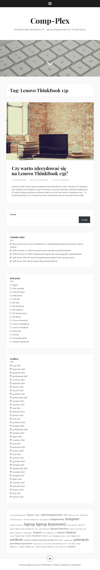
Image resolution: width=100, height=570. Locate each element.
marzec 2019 (18, 489)
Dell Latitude (18, 288)
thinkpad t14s (30, 547)
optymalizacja (68, 540)
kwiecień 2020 (19, 447)
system (78, 544)
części (37, 515)
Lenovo (37, 532)
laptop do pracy (72, 525)
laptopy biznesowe (59, 528)
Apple (15, 285)
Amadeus (65, 565)
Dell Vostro (17, 295)
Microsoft (17, 331)
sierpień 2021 (18, 401)
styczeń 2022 (18, 390)
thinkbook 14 (14, 547)
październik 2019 (20, 468)
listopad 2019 (18, 465)
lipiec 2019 (17, 479)
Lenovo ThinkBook (60, 180)
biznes (30, 514)
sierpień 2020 (18, 433)
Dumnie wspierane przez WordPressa (35, 565)
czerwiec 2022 (19, 380)
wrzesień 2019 (19, 472)
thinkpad (22, 547)
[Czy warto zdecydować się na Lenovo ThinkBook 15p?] (49, 132)
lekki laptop (28, 533)
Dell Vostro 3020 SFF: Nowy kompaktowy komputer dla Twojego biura (43, 257)
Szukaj (13, 214)
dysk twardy (84, 515)
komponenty (57, 519)
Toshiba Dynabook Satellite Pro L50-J (47, 547)
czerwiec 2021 (19, 404)
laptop (29, 524)
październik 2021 (20, 397)
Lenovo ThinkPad (20, 327)
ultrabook (63, 547)
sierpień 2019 (18, 475)
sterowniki (71, 544)
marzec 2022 (18, 387)
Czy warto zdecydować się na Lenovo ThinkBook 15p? (40, 170)
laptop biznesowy (51, 524)
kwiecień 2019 (19, 486)
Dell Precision (19, 292)
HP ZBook (17, 317)
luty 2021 (16, 419)
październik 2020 (20, 429)
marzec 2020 (18, 450)
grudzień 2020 (19, 422)
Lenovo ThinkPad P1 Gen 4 (36, 536)
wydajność (71, 546)
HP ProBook (18, 309)
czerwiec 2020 (19, 440)
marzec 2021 (18, 415)
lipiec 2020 (17, 436)
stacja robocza (38, 544)
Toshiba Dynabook (21, 341)
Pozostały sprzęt (20, 338)
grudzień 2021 (19, 394)
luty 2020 (16, 454)
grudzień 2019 (19, 461)
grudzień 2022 (19, 372)
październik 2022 (20, 376)
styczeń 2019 (18, 497)
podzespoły (81, 540)
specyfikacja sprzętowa (21, 543)
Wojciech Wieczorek (39, 180)
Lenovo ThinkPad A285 (17, 536)
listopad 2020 (18, 426)
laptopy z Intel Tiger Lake (78, 529)
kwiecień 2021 (19, 411)
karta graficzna (44, 519)
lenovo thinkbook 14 (49, 533)
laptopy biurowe (44, 529)
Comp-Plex (50, 20)
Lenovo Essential (20, 320)
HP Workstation (20, 313)
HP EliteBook (18, 306)
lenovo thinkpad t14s (73, 536)
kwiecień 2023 (19, 369)
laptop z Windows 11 (16, 533)
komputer (72, 519)
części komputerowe (51, 514)
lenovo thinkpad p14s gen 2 (57, 536)
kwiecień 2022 (19, 383)
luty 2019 (16, 493)
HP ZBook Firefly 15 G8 (31, 519)
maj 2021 (16, 408)
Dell (65, 515)
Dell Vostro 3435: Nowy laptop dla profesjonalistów (35, 261)
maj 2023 (16, 365)
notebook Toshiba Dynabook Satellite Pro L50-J (43, 540)
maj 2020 (16, 443)
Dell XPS (16, 299)
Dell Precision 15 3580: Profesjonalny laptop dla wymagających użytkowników (47, 254)
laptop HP (82, 525)
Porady (16, 334)
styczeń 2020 (18, 458)
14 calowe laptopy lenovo (18, 515)
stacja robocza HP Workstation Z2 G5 (55, 544)
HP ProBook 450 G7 (16, 519)
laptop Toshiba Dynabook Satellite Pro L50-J (24, 529)
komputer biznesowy (16, 525)
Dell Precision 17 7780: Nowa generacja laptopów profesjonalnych (42, 250)
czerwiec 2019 (19, 482)
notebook (16, 540)
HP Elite (16, 302)
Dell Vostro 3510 (73, 515)
